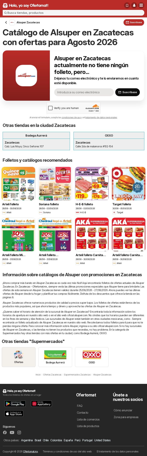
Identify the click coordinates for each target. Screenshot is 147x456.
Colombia (56, 440)
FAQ (79, 406)
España (68, 440)
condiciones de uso (71, 117)
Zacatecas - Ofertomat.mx (33, 286)
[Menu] (141, 5)
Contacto (82, 412)
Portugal (87, 440)
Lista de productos (88, 426)
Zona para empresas (126, 417)
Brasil (38, 440)
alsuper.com (80, 315)
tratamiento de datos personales (101, 117)
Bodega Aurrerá (89, 333)
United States (102, 440)
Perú (77, 440)
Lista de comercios (88, 419)
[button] (134, 5)
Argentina (27, 440)
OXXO (102, 333)
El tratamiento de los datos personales (118, 451)
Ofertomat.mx (30, 451)
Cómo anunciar (123, 410)
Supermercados (11, 333)
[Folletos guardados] (127, 5)
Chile (46, 440)
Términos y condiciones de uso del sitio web (67, 451)
